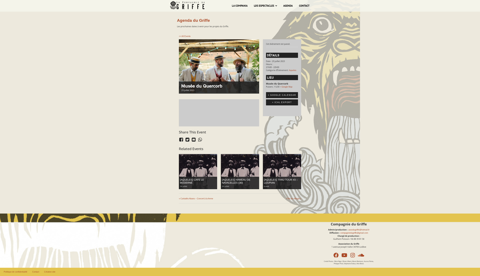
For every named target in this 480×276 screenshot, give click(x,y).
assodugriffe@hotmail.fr (358, 230)
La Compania (240, 5)
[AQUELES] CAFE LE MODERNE (192, 181)
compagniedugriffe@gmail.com (354, 233)
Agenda (288, 5)
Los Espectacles (264, 5)
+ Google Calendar (282, 95)
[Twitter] (187, 139)
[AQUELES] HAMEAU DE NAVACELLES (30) (236, 181)
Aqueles (292, 70)
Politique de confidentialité (15, 272)
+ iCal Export (282, 102)
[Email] (194, 139)
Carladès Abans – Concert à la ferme (196, 199)
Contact (304, 5)
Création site (49, 272)
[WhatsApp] (200, 139)
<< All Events (184, 36)
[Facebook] (181, 139)
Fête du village (293, 199)
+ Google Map (286, 87)
